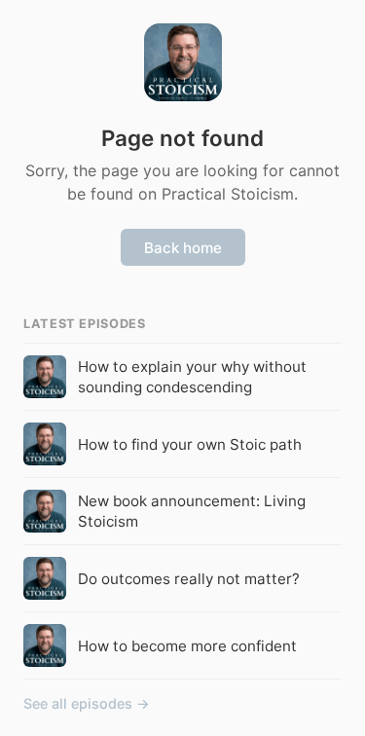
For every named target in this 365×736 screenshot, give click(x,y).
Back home (183, 248)
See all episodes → (86, 703)
